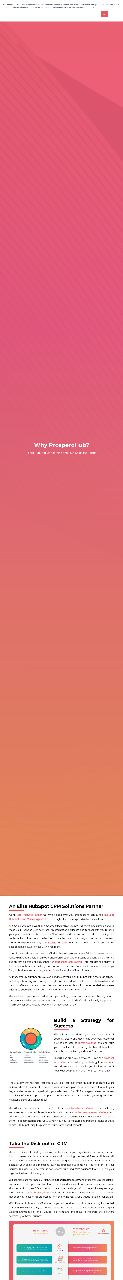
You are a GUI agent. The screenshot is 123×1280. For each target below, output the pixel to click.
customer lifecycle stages (40, 1192)
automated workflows (81, 1108)
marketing (50, 942)
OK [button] (104, 14)
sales (65, 942)
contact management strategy (91, 1112)
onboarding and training (68, 961)
